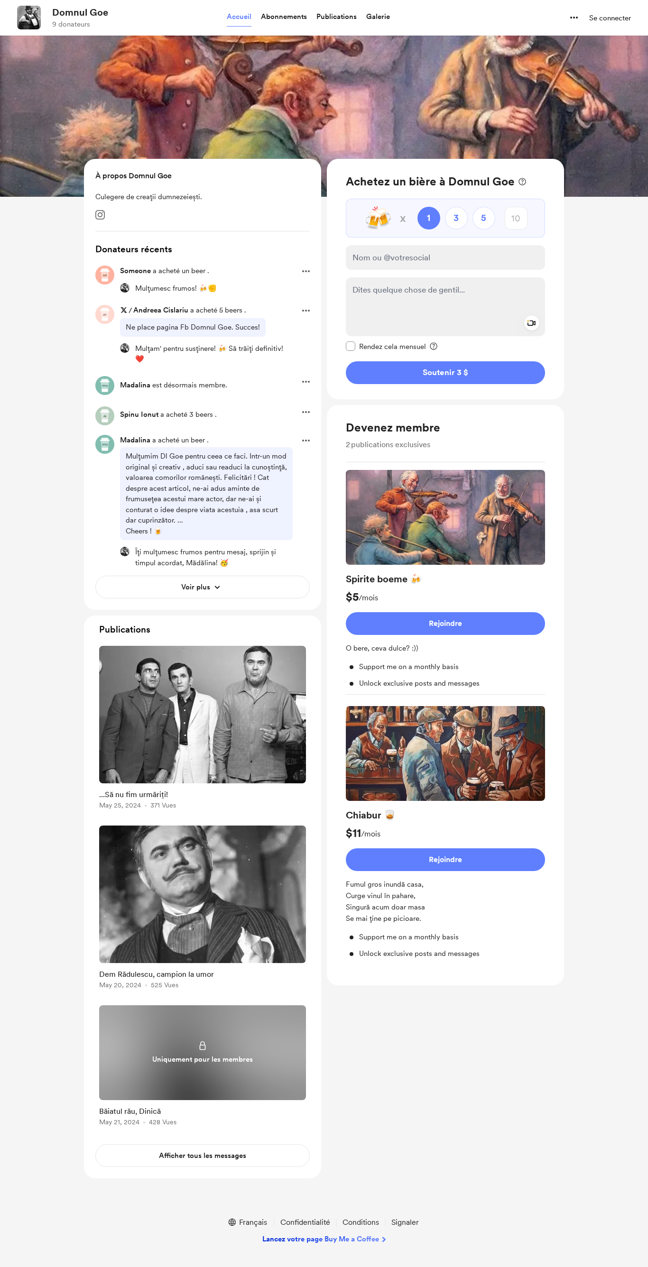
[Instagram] (100, 215)
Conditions (361, 1222)
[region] (445, 279)
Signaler (405, 1222)
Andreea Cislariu (160, 310)
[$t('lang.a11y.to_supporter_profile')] (125, 288)
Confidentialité (305, 1222)
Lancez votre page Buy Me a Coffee (320, 1239)
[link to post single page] (202, 729)
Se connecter (610, 18)
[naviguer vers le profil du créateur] (29, 17)
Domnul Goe (80, 12)
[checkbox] (386, 346)
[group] (445, 582)
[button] (239, 17)
